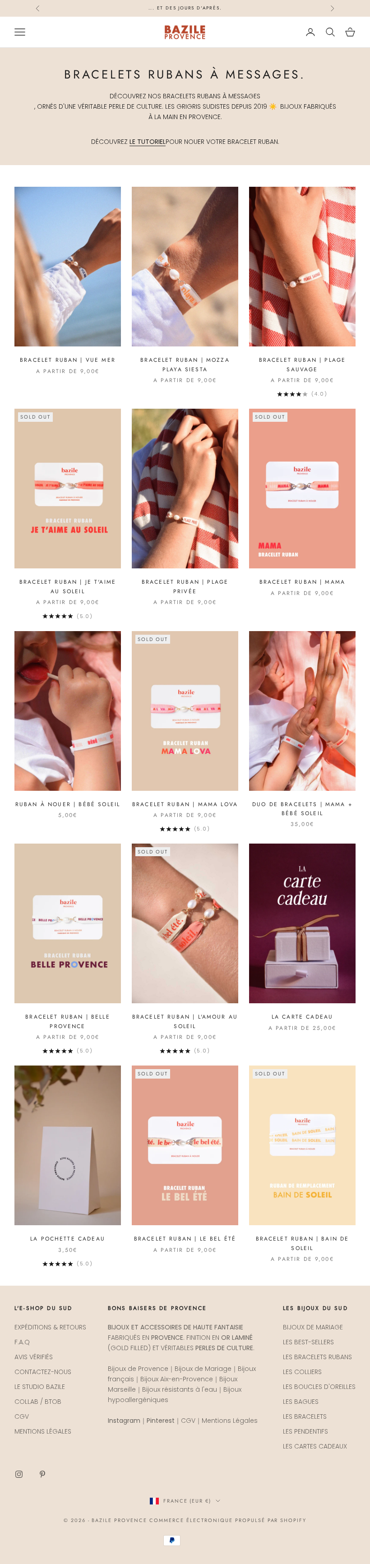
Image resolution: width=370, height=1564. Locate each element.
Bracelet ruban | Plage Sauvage (302, 364)
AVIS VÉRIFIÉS (33, 1356)
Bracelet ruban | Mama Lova (185, 804)
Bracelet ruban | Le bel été (185, 1239)
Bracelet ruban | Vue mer (68, 360)
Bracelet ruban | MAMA (302, 582)
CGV (21, 1416)
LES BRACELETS (305, 1416)
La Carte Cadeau (302, 1017)
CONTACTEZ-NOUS (42, 1371)
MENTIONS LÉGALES (42, 1431)
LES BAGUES (301, 1401)
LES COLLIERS (302, 1371)
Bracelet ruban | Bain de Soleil (302, 1243)
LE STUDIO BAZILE (39, 1386)
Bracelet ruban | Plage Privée (185, 586)
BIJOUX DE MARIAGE (313, 1327)
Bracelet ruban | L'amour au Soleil (185, 1021)
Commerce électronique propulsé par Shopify (227, 1520)
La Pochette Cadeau (67, 1239)
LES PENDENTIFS (305, 1431)
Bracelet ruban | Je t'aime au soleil (67, 586)
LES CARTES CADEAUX (315, 1446)
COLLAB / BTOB (37, 1401)
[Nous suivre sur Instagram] (18, 1474)
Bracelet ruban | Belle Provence (67, 1021)
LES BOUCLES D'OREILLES (319, 1386)
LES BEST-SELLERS (308, 1342)
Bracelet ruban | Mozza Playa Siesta (185, 364)
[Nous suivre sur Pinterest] (42, 1474)
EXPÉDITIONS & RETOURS (50, 1327)
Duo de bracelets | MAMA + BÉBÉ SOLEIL (302, 808)
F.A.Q (22, 1342)
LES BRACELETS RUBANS (317, 1356)
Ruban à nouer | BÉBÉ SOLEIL (67, 804)
